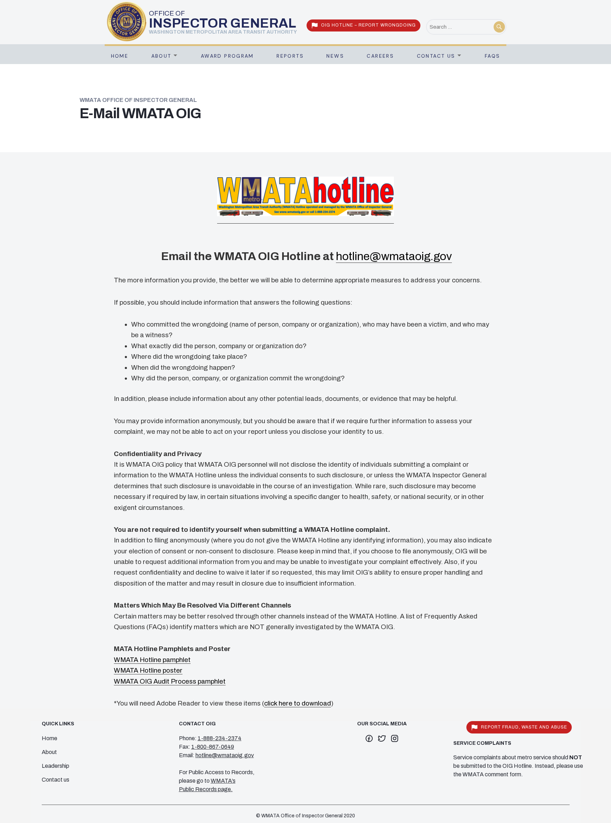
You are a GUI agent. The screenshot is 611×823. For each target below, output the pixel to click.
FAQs (492, 56)
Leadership (55, 766)
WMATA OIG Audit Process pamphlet (170, 681)
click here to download (297, 703)
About (161, 56)
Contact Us (436, 56)
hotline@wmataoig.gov (394, 256)
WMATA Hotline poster (148, 670)
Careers (380, 56)
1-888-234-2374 (220, 738)
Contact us (55, 780)
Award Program (227, 56)
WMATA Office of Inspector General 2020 (308, 815)
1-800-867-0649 (212, 747)
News (335, 56)
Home (120, 56)
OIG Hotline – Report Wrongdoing (368, 25)
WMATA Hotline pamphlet (152, 659)
